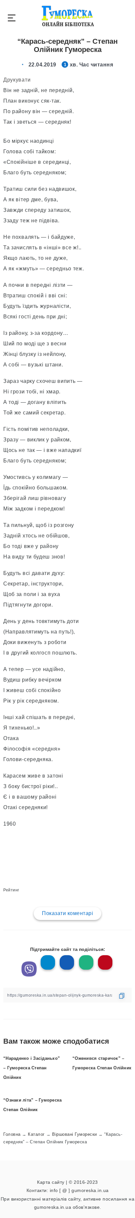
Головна (12, 1134)
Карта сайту (51, 1182)
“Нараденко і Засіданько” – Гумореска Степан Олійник (31, 1068)
